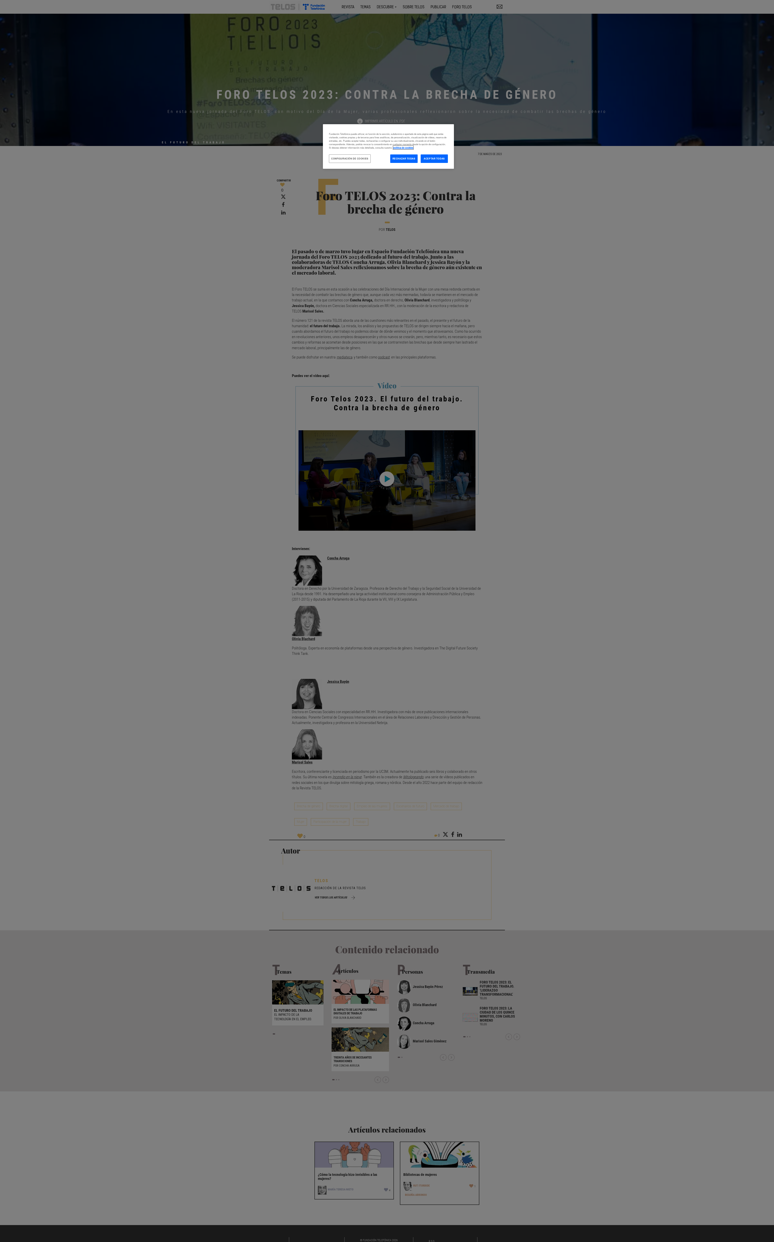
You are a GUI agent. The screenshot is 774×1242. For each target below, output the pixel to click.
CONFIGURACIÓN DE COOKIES (349, 158)
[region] (388, 146)
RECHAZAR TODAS (403, 158)
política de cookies (403, 147)
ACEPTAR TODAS (434, 158)
